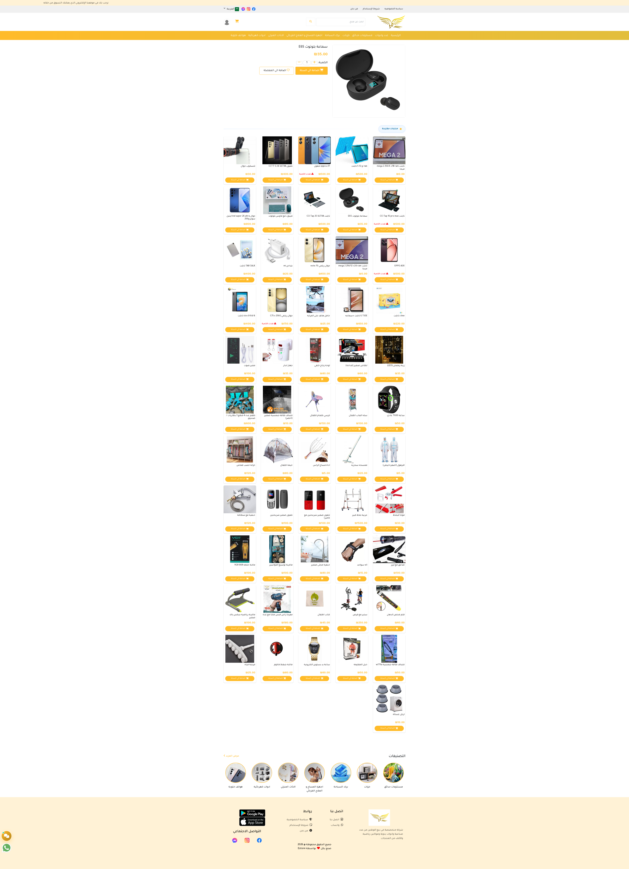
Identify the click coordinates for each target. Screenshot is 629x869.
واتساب (335, 825)
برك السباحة (332, 35)
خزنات (346, 35)
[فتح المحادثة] (6, 836)
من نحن (304, 831)
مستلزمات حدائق (362, 35)
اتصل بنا (335, 820)
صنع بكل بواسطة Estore (314, 848)
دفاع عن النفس (309, 42)
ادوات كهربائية (257, 35)
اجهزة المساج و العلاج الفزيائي (304, 35)
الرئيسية (396, 35)
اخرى (398, 42)
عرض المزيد (232, 756)
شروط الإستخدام (299, 825)
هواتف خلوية (238, 35)
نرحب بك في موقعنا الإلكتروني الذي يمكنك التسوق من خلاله (132, 3)
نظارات (387, 42)
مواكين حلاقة (373, 42)
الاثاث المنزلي (276, 35)
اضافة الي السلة (310, 70)
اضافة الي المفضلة (275, 70)
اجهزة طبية (356, 42)
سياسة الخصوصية (298, 820)
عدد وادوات (381, 35)
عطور (343, 42)
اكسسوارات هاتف (286, 42)
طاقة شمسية (329, 42)
